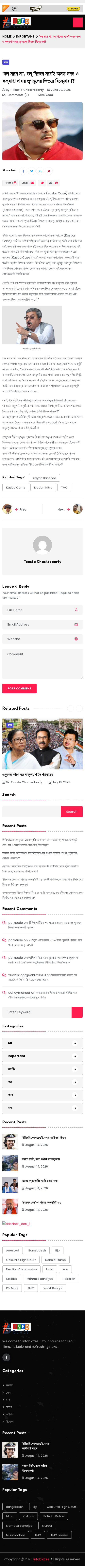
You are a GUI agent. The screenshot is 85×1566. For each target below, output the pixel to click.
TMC (64, 487)
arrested (12, 1250)
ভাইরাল (9, 1414)
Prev (23, 509)
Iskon (9, 1516)
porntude (15, 922)
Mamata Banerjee (40, 1279)
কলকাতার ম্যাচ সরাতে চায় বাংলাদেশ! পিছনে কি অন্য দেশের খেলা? (42, 977)
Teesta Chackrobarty (42, 562)
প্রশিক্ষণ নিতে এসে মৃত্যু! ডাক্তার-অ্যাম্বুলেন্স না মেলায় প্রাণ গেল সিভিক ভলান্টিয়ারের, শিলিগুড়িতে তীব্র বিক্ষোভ (43, 960)
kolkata (11, 1279)
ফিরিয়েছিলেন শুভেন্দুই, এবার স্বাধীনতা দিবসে (44, 1137)
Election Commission (21, 1269)
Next (61, 509)
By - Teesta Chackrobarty (25, 90)
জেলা (10, 1095)
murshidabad (15, 1535)
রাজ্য (6, 62)
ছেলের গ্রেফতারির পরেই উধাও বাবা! (40, 1181)
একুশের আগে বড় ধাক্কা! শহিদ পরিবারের (27, 775)
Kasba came (16, 487)
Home (6, 36)
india (49, 1269)
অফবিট (11, 1069)
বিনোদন (9, 1422)
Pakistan (69, 1279)
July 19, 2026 (61, 782)
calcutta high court (21, 1260)
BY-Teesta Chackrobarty (24, 782)
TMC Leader (59, 1535)
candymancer (19, 992)
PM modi (12, 1288)
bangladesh (37, 1250)
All (10, 1043)
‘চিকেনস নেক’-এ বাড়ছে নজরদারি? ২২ (41, 1202)
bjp (57, 1250)
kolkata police (53, 1516)
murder (47, 1526)
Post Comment (19, 688)
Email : (26, 183)
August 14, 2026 (36, 1145)
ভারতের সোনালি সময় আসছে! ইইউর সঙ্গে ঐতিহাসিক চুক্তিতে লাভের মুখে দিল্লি (42, 995)
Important (25, 36)
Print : (9, 183)
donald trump (55, 1260)
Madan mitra (43, 487)
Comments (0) (18, 95)
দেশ (10, 1108)
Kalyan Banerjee (44, 478)
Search (9, 795)
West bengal (52, 1288)
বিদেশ (9, 1407)
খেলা (10, 1082)
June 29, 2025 (61, 90)
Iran (65, 1269)
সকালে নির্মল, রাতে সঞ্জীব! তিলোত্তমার (41, 1159)
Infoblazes (41, 1559)
